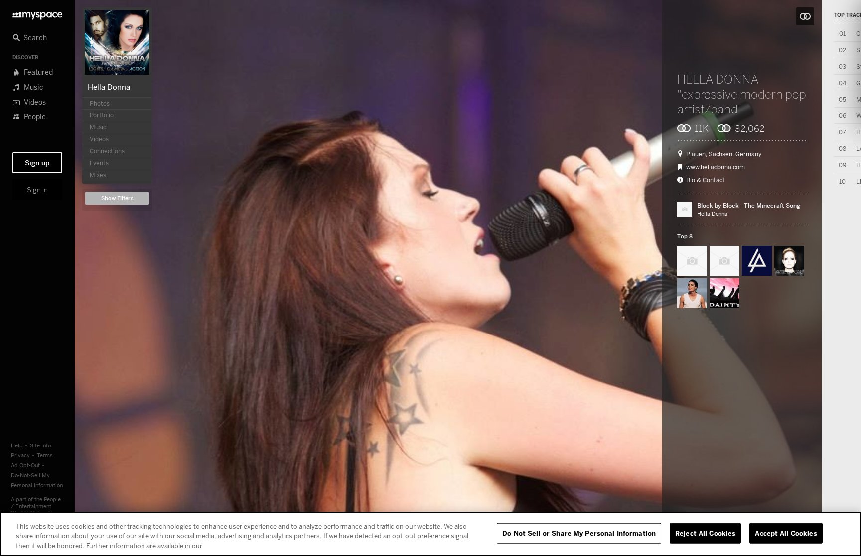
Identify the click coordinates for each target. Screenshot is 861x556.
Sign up (37, 162)
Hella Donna (109, 87)
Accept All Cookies (786, 532)
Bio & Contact (705, 180)
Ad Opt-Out (25, 465)
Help (17, 445)
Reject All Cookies (705, 532)
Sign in (37, 189)
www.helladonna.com (715, 167)
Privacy (20, 455)
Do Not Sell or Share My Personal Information (579, 532)
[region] (430, 534)
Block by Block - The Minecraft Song (748, 205)
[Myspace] (37, 13)
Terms (45, 455)
